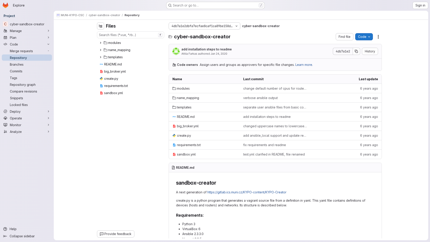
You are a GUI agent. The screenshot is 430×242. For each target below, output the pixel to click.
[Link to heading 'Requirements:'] (206, 215)
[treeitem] (131, 42)
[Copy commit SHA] (356, 51)
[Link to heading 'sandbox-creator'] (219, 182)
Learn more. (304, 65)
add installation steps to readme (206, 49)
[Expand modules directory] (100, 42)
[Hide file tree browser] (100, 26)
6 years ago (369, 88)
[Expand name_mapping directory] (100, 50)
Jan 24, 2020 (219, 53)
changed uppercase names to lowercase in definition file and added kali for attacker (275, 126)
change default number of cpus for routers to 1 (275, 88)
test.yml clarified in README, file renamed (274, 154)
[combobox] (130, 34)
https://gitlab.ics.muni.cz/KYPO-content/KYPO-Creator (246, 192)
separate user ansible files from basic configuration (275, 107)
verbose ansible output (260, 98)
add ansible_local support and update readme (275, 135)
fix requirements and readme (264, 145)
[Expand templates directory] (100, 57)
